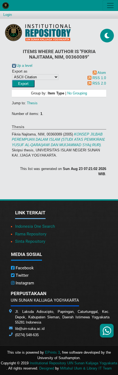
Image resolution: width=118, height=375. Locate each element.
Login (7, 15)
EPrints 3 (52, 352)
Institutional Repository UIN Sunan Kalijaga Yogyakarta (73, 363)
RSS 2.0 (99, 83)
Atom (101, 73)
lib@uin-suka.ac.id (29, 329)
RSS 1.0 (99, 78)
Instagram (24, 283)
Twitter (22, 275)
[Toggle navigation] (110, 5)
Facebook (24, 268)
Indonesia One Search (35, 226)
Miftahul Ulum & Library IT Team (86, 368)
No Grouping (77, 93)
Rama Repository (30, 234)
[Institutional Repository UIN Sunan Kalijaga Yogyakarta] (38, 32)
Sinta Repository (30, 241)
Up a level (24, 66)
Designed (46, 368)
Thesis (32, 103)
